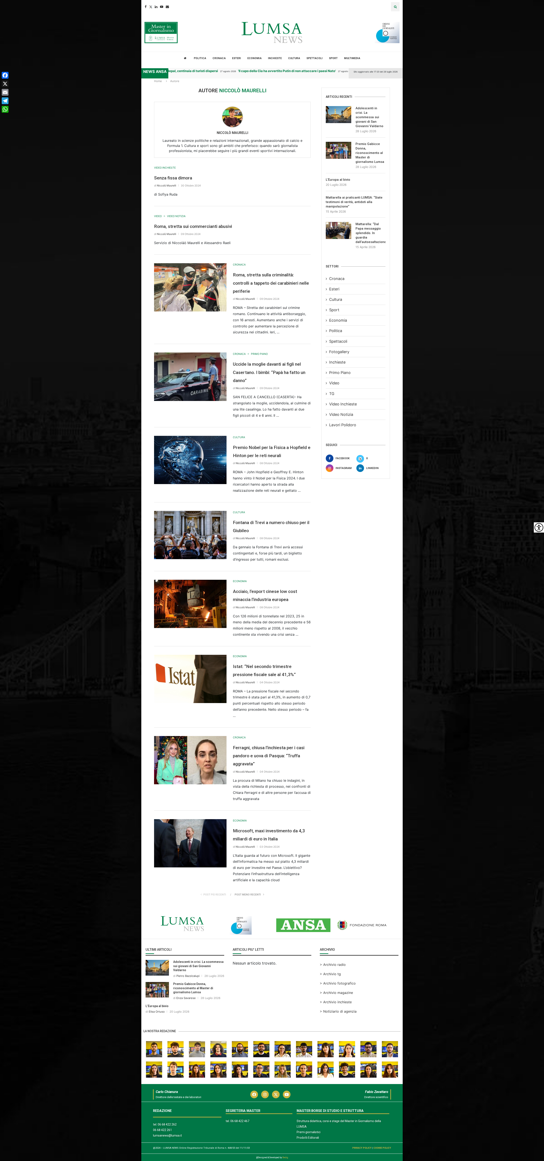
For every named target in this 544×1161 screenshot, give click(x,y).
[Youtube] (161, 7)
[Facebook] (145, 7)
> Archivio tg (330, 974)
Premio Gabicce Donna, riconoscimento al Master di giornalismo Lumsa (370, 153)
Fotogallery (339, 352)
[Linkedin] (156, 7)
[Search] (395, 6)
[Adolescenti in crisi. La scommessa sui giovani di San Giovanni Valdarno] (338, 114)
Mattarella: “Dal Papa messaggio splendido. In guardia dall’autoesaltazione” (370, 233)
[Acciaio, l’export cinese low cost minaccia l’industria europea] (190, 604)
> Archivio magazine (336, 992)
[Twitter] (150, 7)
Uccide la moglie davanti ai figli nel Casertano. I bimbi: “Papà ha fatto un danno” (269, 372)
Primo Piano (340, 372)
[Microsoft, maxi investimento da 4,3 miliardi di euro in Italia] (190, 843)
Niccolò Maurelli (232, 133)
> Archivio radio (333, 964)
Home (158, 81)
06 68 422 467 (239, 1121)
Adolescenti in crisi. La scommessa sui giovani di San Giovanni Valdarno (369, 117)
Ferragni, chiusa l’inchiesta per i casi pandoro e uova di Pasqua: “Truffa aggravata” (269, 756)
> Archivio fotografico (338, 983)
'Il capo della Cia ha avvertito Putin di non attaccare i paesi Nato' (245, 71)
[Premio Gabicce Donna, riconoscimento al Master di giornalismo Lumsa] (338, 150)
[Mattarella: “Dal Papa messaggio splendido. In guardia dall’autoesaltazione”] (338, 230)
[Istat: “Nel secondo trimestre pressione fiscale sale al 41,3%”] (190, 679)
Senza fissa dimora (173, 177)
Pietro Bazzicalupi (188, 976)
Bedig (285, 1157)
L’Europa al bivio (338, 180)
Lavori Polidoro (342, 425)
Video (334, 383)
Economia (254, 58)
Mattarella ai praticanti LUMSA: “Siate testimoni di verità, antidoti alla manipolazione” (354, 202)
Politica (200, 58)
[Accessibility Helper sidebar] (539, 527)
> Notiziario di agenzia (338, 1011)
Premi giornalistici (308, 1132)
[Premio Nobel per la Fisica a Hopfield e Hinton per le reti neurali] (190, 460)
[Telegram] (5, 101)
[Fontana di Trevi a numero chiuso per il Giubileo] (190, 535)
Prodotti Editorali (308, 1137)
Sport (333, 58)
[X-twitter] (276, 1094)
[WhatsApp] (5, 109)
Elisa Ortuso (157, 1011)
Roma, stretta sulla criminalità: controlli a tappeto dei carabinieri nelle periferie (271, 283)
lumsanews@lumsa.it (167, 1135)
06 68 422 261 (162, 1130)
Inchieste (275, 58)
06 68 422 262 (167, 1124)
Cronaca (219, 58)
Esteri (236, 58)
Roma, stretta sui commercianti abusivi (193, 226)
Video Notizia (341, 414)
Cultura (294, 58)
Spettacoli (314, 58)
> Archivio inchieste (336, 1002)
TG (331, 393)
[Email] (167, 7)
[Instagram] (265, 1094)
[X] (5, 84)
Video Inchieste (343, 404)
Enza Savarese (186, 998)
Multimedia (352, 58)
